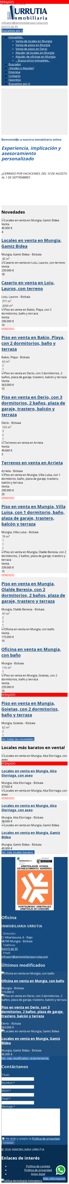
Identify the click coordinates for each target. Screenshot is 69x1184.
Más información (54, 1178)
